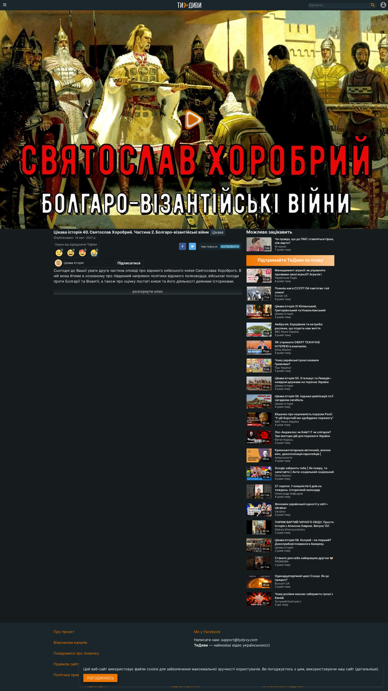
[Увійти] (383, 5)
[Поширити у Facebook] (182, 246)
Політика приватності (73, 675)
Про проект (64, 631)
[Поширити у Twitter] (192, 246)
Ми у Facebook (207, 631)
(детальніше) (366, 669)
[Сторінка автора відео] (58, 263)
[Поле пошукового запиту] (373, 5)
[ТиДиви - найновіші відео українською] (189, 5)
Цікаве (217, 232)
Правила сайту (67, 664)
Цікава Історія (74, 263)
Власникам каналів (70, 642)
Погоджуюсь (100, 678)
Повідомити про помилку (76, 653)
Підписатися (128, 263)
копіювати (230, 247)
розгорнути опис (147, 291)
